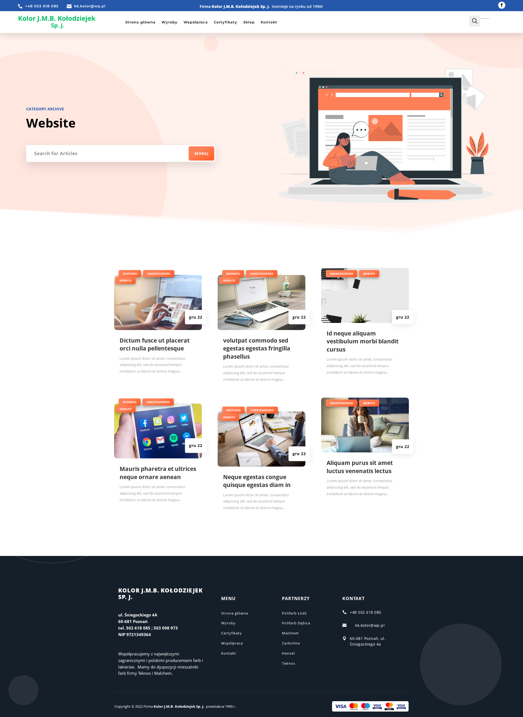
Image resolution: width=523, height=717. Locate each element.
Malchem (290, 633)
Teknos (288, 663)
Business (129, 402)
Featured (130, 274)
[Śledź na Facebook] (501, 5)
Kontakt (269, 22)
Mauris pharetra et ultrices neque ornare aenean (158, 472)
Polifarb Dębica (296, 623)
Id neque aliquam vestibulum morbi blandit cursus (363, 341)
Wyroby (170, 22)
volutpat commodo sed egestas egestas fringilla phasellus (256, 348)
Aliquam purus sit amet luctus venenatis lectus (360, 466)
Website (126, 280)
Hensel (288, 653)
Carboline (291, 643)
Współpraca (196, 22)
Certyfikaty (225, 22)
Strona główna (140, 22)
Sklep (249, 22)
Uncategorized (158, 274)
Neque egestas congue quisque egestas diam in (257, 481)
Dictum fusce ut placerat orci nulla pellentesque (155, 344)
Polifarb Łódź (294, 613)
